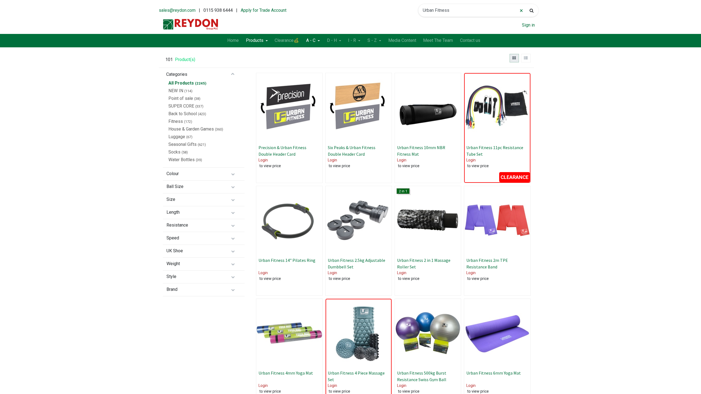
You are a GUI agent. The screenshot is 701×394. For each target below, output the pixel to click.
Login (263, 160)
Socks (174, 152)
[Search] (531, 10)
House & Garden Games (191, 129)
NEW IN (175, 90)
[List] (526, 58)
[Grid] (514, 58)
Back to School (182, 113)
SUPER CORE (181, 106)
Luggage (176, 136)
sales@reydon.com (177, 10)
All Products (181, 83)
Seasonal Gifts (182, 144)
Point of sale (180, 98)
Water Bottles (181, 159)
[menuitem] (233, 41)
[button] (313, 100)
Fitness (175, 121)
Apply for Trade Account (263, 10)
